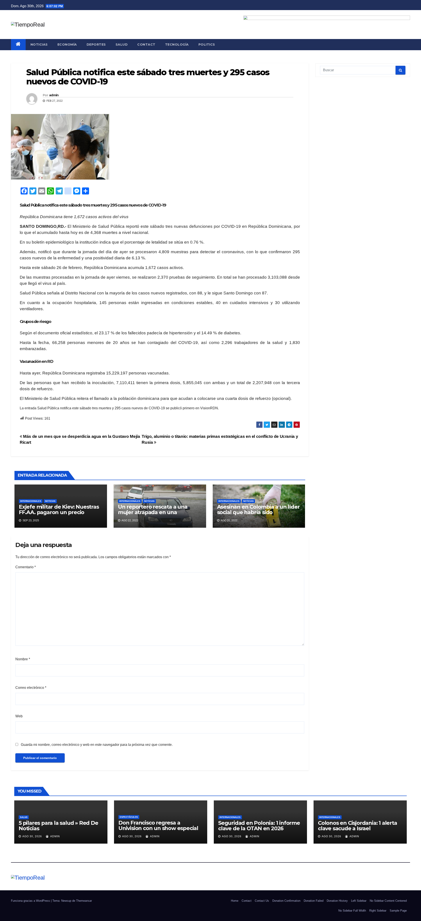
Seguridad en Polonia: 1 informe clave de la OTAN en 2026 (259, 826)
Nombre (22, 659)
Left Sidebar (358, 900)
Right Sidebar (377, 910)
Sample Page (398, 910)
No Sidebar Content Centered (388, 900)
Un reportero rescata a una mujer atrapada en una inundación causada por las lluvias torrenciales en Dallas (154, 515)
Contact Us (262, 900)
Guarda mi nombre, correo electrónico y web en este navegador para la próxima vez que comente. (97, 744)
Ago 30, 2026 (32, 836)
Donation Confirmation (286, 900)
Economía (67, 44)
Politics (206, 44)
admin (54, 95)
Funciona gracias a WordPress (31, 900)
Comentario (25, 567)
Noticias (39, 44)
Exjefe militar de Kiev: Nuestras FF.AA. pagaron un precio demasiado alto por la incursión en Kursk (59, 515)
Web (19, 716)
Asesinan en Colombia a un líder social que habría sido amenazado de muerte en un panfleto (258, 515)
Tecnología (177, 44)
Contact (146, 44)
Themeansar (84, 900)
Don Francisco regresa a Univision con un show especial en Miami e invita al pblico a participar (158, 830)
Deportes (96, 44)
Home (234, 900)
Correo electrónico (30, 687)
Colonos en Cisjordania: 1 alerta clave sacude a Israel (357, 826)
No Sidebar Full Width (352, 910)
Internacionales (30, 501)
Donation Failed (313, 900)
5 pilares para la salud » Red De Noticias (58, 826)
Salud (122, 44)
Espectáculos (129, 817)
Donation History (337, 900)
